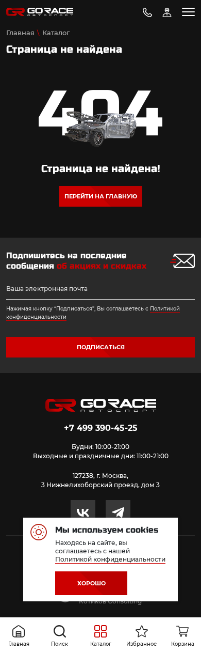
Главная (20, 32)
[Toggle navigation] (188, 12)
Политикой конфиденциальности (110, 559)
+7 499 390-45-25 (101, 428)
